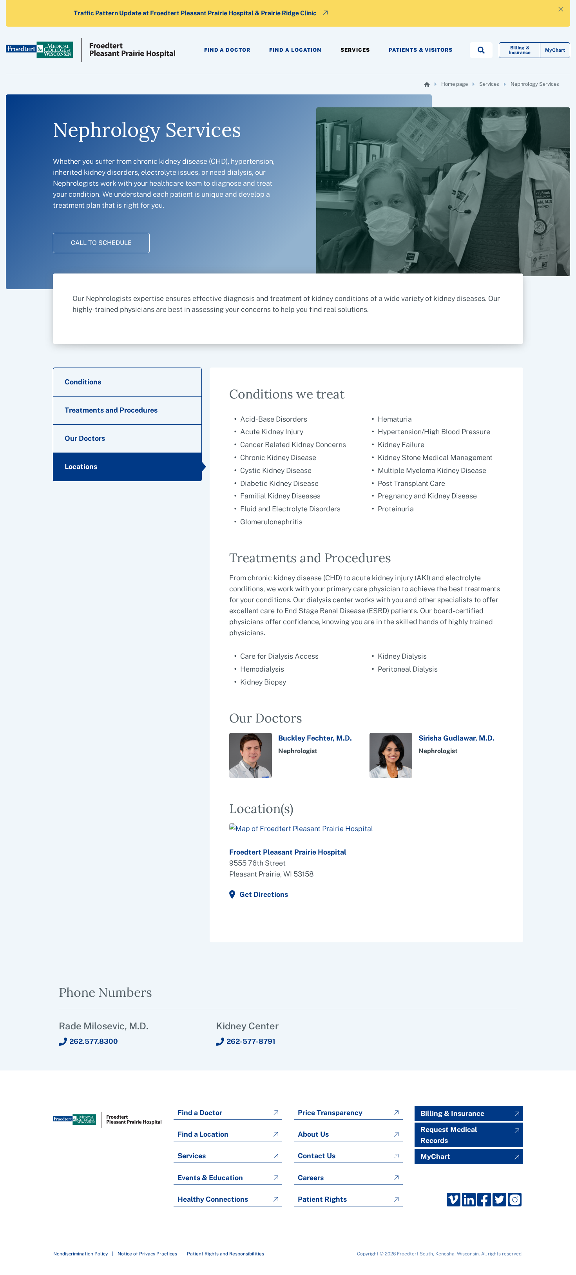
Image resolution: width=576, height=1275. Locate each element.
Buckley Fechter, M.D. (315, 738)
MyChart (555, 50)
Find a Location (295, 50)
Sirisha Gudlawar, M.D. (456, 738)
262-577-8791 (250, 1041)
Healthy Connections (213, 1199)
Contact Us (316, 1156)
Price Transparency (330, 1112)
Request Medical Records (448, 1135)
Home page (454, 84)
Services (355, 50)
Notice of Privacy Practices (147, 1254)
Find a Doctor (227, 50)
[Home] (427, 84)
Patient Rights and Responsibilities (225, 1254)
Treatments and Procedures (111, 410)
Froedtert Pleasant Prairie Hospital (287, 852)
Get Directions (263, 894)
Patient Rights (322, 1199)
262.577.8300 (93, 1041)
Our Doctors (85, 438)
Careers (311, 1178)
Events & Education (210, 1178)
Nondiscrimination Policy (80, 1254)
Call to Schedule (101, 242)
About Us (313, 1134)
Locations (81, 466)
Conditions (83, 382)
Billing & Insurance (520, 50)
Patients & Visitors (421, 50)
